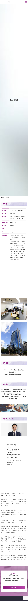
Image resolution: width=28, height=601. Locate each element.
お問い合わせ (14, 588)
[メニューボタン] (26, 2)
